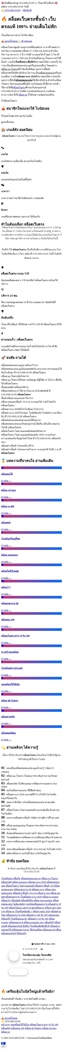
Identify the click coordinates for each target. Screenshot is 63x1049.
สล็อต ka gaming (50, 897)
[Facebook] (2, 1043)
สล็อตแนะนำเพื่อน (52, 930)
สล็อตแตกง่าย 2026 (15, 915)
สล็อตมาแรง (38, 889)
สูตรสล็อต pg (37, 908)
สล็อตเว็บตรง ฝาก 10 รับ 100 (44, 1024)
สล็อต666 (6, 1028)
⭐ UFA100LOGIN (10, 10)
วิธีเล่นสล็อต (36, 930)
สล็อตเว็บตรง (19, 87)
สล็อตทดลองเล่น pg (31, 878)
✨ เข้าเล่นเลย (24, 41)
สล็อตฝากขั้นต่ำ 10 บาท (25, 893)
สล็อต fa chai (43, 893)
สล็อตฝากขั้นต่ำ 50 (43, 886)
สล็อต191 (6, 900)
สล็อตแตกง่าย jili (22, 889)
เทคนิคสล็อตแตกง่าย (36, 904)
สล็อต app (55, 893)
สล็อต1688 (6, 882)
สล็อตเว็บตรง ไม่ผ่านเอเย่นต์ (20, 886)
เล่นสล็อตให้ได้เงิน (20, 1024)
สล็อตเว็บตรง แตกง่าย (20, 908)
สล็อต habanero (19, 882)
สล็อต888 (16, 900)
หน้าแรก (5, 1024)
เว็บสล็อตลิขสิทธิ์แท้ (39, 926)
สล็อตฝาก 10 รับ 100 (38, 919)
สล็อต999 (49, 922)
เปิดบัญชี (27, 10)
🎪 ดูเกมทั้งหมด (9, 41)
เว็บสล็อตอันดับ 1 (23, 911)
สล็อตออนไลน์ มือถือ (18, 926)
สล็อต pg (22, 95)
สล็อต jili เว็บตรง (33, 1028)
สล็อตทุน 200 (17, 1028)
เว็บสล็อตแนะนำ (19, 919)
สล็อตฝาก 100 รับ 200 (37, 915)
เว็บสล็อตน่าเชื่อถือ (10, 878)
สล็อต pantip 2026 (41, 911)
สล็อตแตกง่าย (16, 922)
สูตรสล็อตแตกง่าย (10, 897)
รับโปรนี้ (19, 972)
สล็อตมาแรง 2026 (37, 882)
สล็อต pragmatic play (34, 922)
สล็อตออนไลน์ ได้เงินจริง (13, 933)
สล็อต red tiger (49, 1028)
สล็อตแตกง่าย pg (20, 930)
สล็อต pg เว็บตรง (49, 878)
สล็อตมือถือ (27, 900)
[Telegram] (4, 1043)
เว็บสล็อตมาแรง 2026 (31, 897)
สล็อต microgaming (43, 900)
